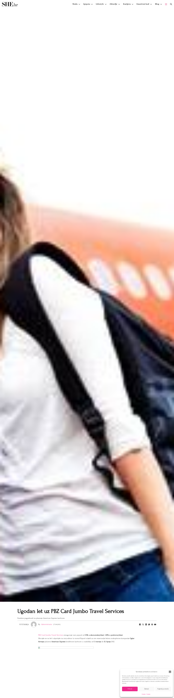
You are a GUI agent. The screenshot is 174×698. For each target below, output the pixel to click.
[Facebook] (139, 624)
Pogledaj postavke (163, 689)
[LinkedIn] (146, 624)
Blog (157, 4)
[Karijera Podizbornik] (132, 4)
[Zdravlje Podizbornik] (119, 4)
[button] (170, 672)
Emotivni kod (142, 4)
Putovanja (24, 624)
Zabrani (146, 689)
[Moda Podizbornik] (79, 4)
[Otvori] (171, 4)
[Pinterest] (152, 624)
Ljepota (86, 4)
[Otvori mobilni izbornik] (166, 4)
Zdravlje (113, 4)
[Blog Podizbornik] (161, 4)
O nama (144, 694)
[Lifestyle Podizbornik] (106, 4)
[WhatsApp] (149, 624)
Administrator (46, 624)
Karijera (127, 4)
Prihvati (130, 689)
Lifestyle (100, 4)
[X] (142, 624)
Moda (74, 4)
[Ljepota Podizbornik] (92, 4)
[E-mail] (155, 624)
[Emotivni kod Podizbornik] (151, 4)
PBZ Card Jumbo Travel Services (50, 635)
